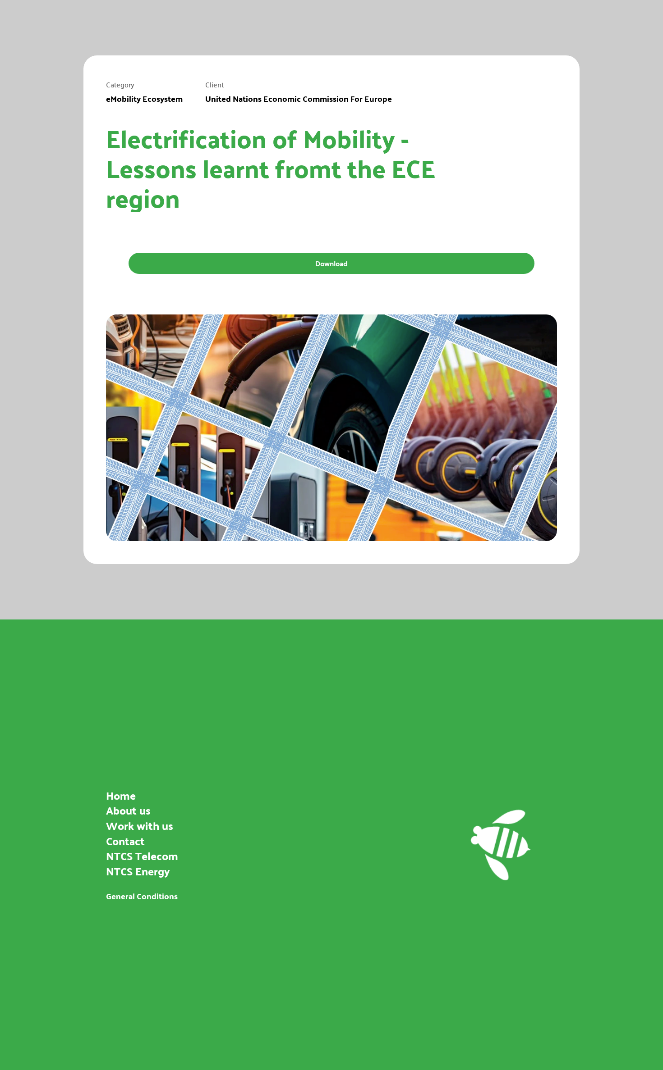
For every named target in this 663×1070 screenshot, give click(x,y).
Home (121, 795)
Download (332, 262)
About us (128, 810)
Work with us (139, 825)
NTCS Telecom (142, 855)
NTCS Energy (138, 871)
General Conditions (142, 895)
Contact (125, 840)
